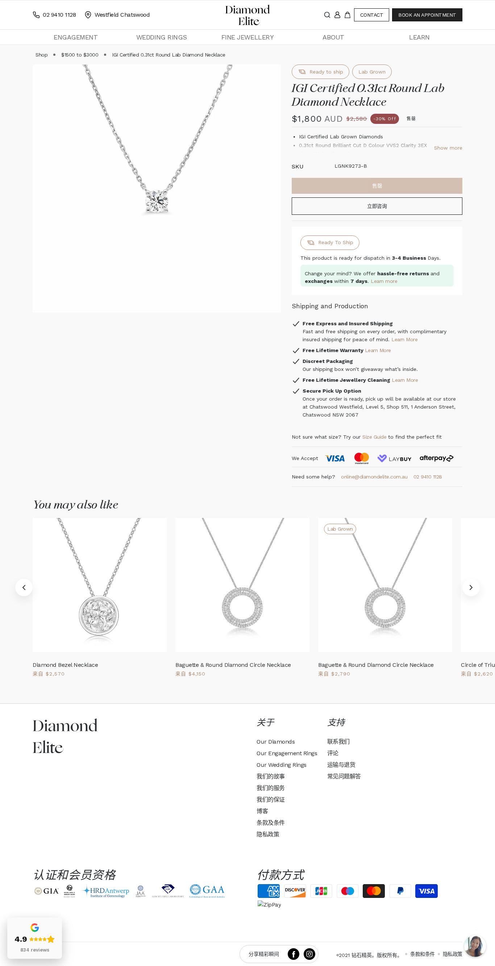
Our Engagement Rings (287, 753)
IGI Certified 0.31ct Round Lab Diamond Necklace (168, 55)
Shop (41, 55)
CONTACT (371, 15)
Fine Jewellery (247, 37)
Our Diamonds (276, 741)
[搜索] (327, 14)
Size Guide (374, 437)
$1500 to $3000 (79, 55)
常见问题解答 (344, 776)
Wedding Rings (161, 37)
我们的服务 (271, 788)
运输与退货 (341, 764)
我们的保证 (271, 799)
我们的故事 (271, 776)
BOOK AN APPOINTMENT (427, 15)
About (333, 37)
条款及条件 (271, 822)
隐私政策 (268, 834)
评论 (332, 753)
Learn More (404, 339)
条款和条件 (422, 954)
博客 (262, 811)
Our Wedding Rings (282, 764)
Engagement (75, 37)
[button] (75, 37)
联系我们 (338, 741)
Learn (419, 37)
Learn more (384, 281)
